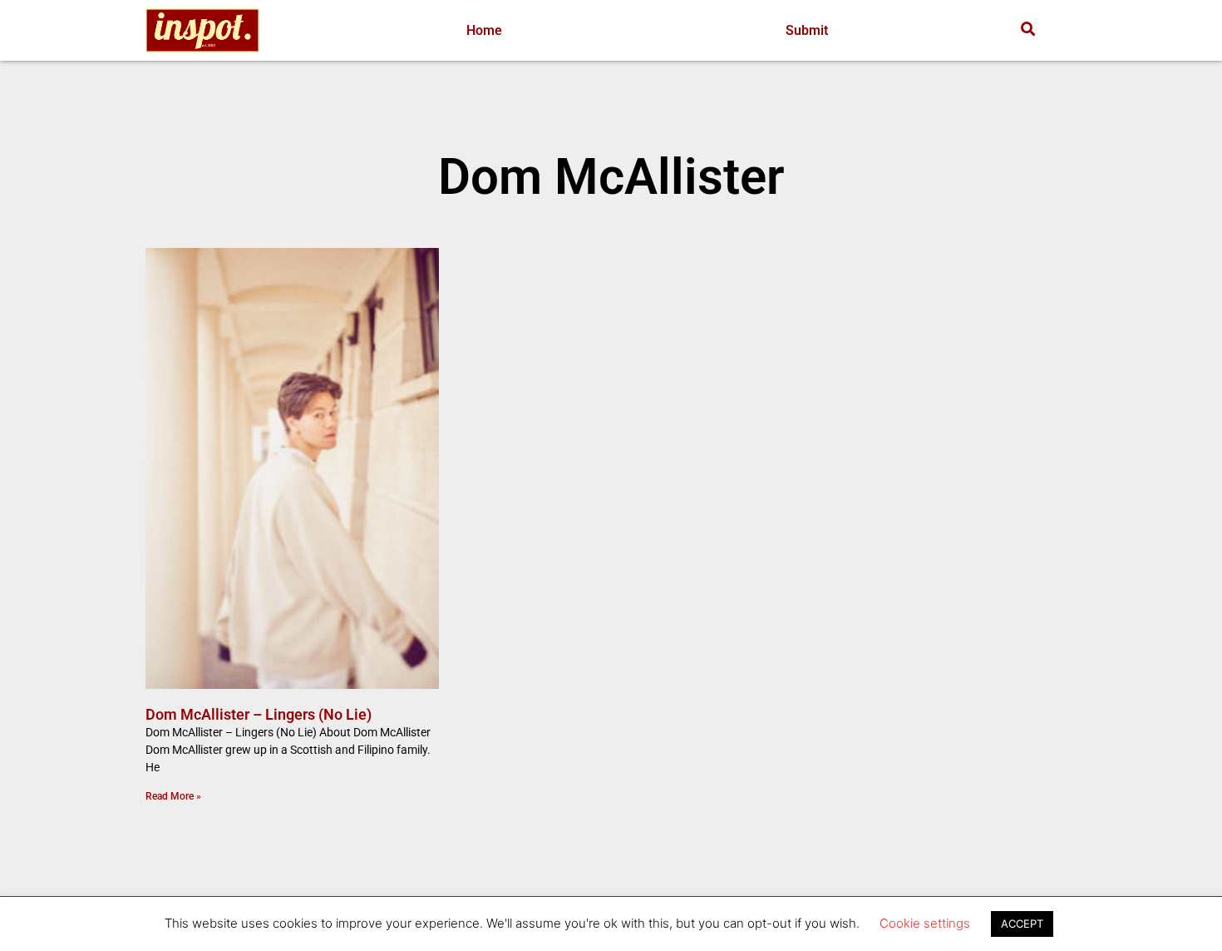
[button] (1028, 28)
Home (484, 30)
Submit (807, 30)
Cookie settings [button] (925, 923)
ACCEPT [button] (1022, 923)
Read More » (173, 796)
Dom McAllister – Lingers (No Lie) (258, 714)
